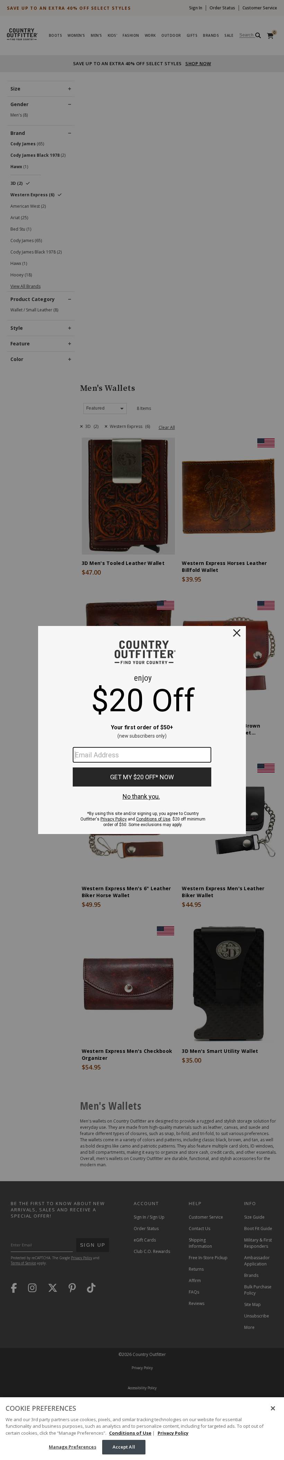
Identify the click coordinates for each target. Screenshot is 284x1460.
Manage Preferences (72, 1447)
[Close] (273, 1408)
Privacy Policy (173, 1433)
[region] (142, 1428)
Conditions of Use (130, 1433)
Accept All (124, 1447)
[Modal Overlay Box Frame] (142, 730)
